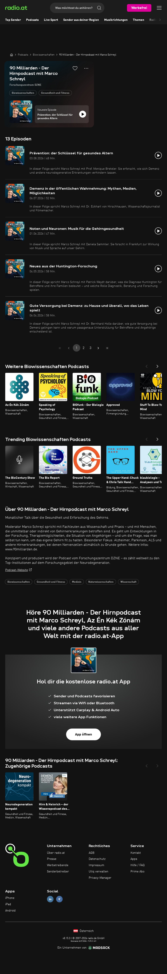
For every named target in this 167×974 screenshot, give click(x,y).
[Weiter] (157, 365)
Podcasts (32, 19)
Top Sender (13, 19)
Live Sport (51, 19)
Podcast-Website (16, 570)
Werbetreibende (57, 865)
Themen (138, 19)
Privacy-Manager (100, 877)
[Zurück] (146, 365)
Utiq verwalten (98, 871)
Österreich (86, 931)
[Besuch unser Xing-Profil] (59, 899)
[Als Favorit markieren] (75, 68)
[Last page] (107, 348)
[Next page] (98, 348)
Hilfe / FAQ (137, 865)
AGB (91, 852)
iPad (8, 904)
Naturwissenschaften (101, 582)
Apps (133, 858)
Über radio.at (56, 852)
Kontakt (135, 852)
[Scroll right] (160, 20)
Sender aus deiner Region (81, 19)
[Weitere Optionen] (86, 68)
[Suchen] (99, 7)
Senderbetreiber (58, 871)
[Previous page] (68, 348)
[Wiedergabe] (82, 114)
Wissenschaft (128, 582)
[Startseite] (11, 54)
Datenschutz (97, 858)
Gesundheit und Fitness (55, 93)
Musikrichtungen (116, 19)
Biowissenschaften (23, 93)
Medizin (76, 582)
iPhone (9, 898)
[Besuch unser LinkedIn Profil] (50, 899)
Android (10, 910)
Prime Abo (137, 871)
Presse (51, 858)
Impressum (96, 865)
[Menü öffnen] (159, 7)
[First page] (60, 348)
